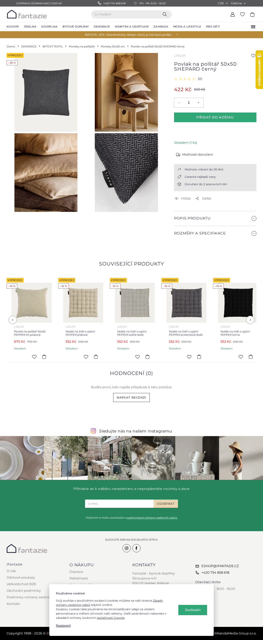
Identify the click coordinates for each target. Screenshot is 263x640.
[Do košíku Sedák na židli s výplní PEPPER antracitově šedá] (199, 357)
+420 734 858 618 (215, 573)
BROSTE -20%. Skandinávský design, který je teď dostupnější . (129, 35)
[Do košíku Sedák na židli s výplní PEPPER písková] (96, 357)
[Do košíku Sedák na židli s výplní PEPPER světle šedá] (147, 357)
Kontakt (13, 604)
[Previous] (13, 320)
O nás (11, 571)
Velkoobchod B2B (21, 584)
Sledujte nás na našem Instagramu (135, 431)
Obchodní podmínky (24, 591)
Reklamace (78, 578)
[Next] (250, 320)
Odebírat (166, 504)
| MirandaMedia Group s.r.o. (230, 633)
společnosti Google (111, 618)
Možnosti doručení (197, 154)
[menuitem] (13, 26)
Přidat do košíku (215, 117)
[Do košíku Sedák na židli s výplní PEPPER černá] (251, 357)
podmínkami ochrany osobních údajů (152, 517)
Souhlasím (193, 610)
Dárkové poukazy (21, 577)
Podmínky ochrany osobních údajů (35, 597)
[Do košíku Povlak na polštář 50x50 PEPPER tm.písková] (44, 357)
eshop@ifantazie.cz (220, 566)
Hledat (165, 14)
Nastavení (63, 625)
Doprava (76, 572)
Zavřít (183, 243)
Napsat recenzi (131, 397)
